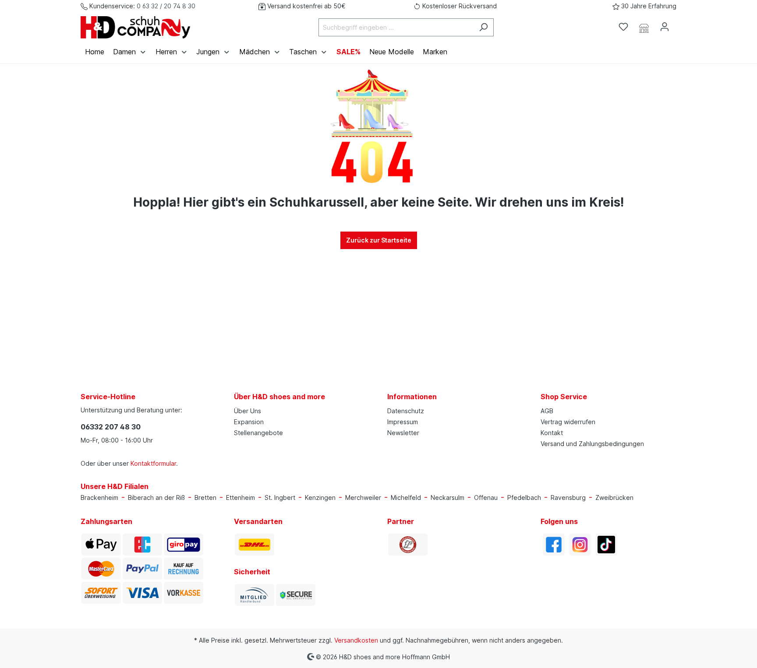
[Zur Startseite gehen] (135, 27)
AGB (547, 411)
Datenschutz (405, 411)
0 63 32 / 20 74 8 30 (166, 6)
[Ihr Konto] (664, 26)
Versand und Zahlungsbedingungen (592, 443)
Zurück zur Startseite (378, 240)
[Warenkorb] (680, 24)
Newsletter (403, 432)
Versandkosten (356, 640)
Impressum (402, 421)
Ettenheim (240, 497)
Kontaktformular (153, 463)
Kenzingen (320, 497)
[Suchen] (483, 27)
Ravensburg (568, 497)
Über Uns (247, 411)
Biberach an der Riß (156, 497)
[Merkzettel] (623, 26)
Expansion (249, 421)
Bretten (205, 497)
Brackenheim (99, 497)
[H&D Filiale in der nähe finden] (643, 27)
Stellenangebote (258, 432)
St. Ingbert (280, 497)
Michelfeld (406, 497)
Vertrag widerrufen (568, 421)
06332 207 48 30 (111, 426)
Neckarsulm (447, 497)
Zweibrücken (614, 497)
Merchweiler (363, 497)
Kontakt (552, 432)
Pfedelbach (524, 497)
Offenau (486, 497)
